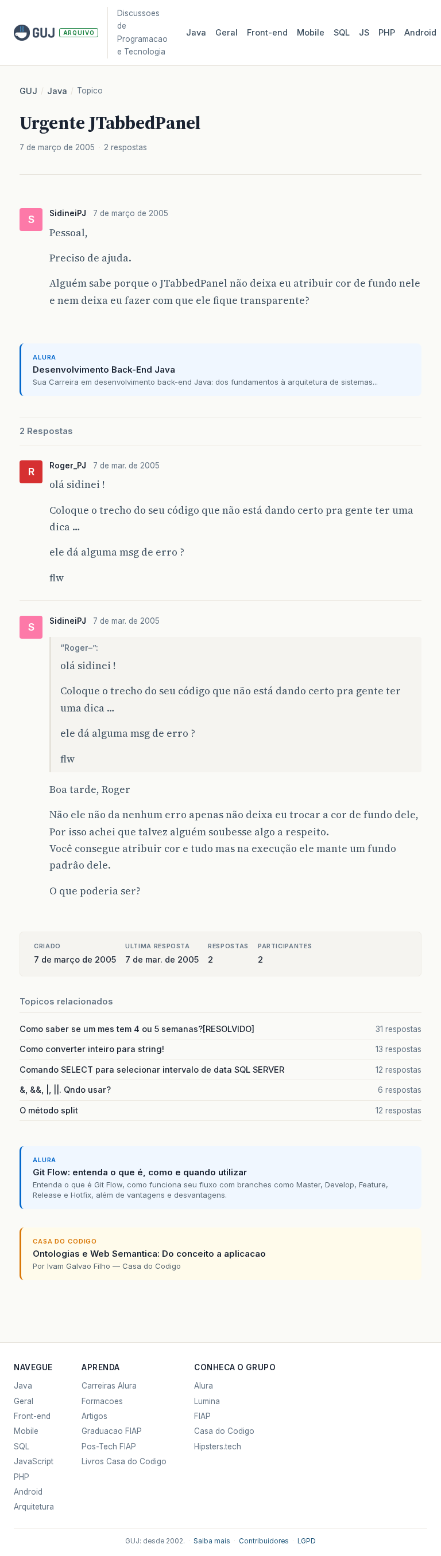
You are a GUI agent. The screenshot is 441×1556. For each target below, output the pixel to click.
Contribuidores (264, 1541)
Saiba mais (212, 1541)
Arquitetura (34, 1506)
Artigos (94, 1416)
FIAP (202, 1416)
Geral (226, 33)
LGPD (306, 1541)
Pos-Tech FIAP (109, 1446)
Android (420, 33)
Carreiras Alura (109, 1385)
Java (196, 33)
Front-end (32, 1416)
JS (364, 33)
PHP (386, 33)
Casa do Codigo (224, 1431)
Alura (203, 1385)
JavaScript (33, 1461)
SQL (342, 33)
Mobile (310, 33)
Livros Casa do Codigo (124, 1461)
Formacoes (102, 1401)
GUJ (28, 91)
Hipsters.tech (217, 1446)
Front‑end (267, 33)
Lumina (207, 1401)
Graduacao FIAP (112, 1431)
